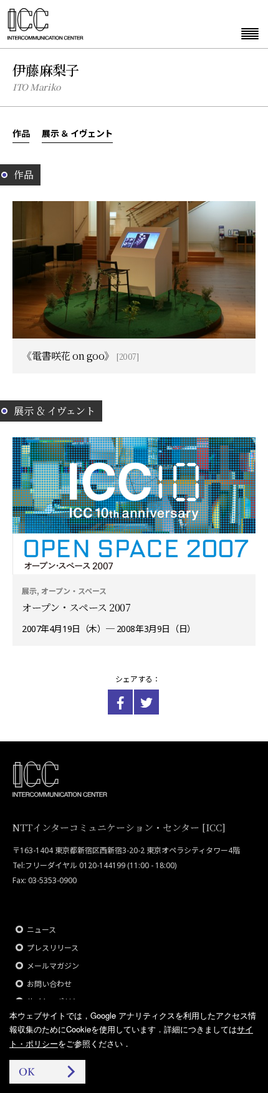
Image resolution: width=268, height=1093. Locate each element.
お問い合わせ (49, 984)
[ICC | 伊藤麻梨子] (120, 702)
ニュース (41, 929)
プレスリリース (53, 947)
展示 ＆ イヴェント (77, 133)
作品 (20, 133)
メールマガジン (53, 966)
